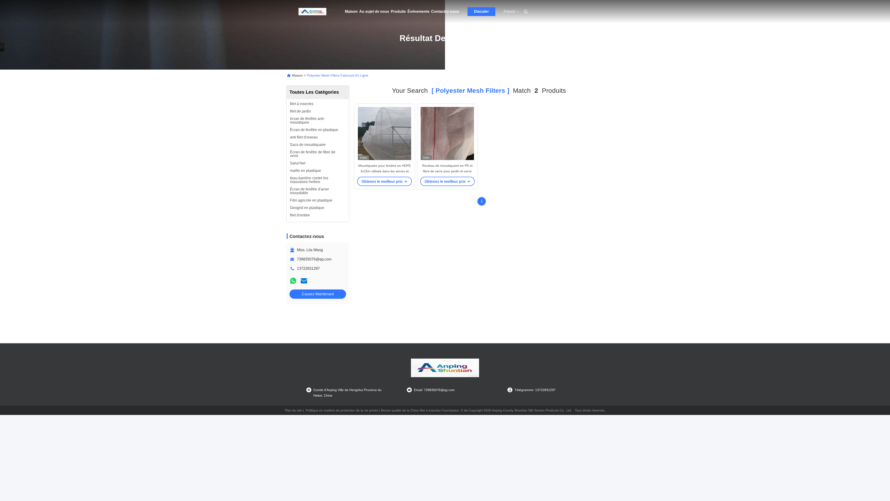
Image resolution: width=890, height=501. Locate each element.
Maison (351, 11)
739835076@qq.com (314, 259)
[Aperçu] (312, 12)
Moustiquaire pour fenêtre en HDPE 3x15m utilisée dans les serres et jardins (384, 171)
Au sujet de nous (374, 11)
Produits (398, 11)
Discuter (481, 11)
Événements (418, 11)
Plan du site (293, 410)
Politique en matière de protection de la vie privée (342, 410)
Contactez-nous (445, 11)
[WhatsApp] (293, 280)
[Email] (304, 280)
